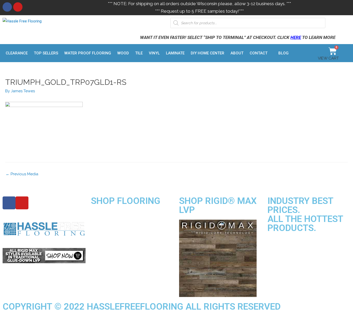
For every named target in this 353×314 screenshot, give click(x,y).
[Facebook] (7, 7)
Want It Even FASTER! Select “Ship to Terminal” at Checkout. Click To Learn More (237, 37)
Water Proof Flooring (87, 53)
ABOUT (237, 53)
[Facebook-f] (9, 202)
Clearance (17, 53)
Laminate (175, 53)
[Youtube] (17, 7)
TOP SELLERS (46, 53)
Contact (258, 53)
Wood (123, 53)
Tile (139, 53)
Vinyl (154, 53)
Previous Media (22, 174)
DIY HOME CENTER (207, 53)
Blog (283, 53)
